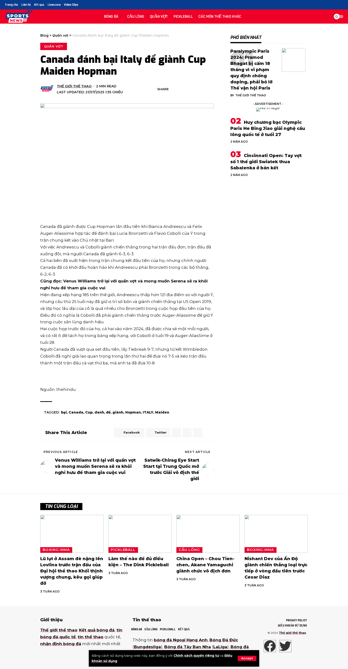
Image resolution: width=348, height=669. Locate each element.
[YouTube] (335, 4)
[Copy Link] (195, 89)
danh (99, 412)
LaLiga (220, 646)
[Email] (188, 89)
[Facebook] (324, 4)
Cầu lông (189, 550)
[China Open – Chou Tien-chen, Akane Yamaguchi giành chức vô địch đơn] (208, 534)
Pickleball (123, 550)
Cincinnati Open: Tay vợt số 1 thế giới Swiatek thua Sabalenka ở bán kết (266, 161)
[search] (325, 16)
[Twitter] (329, 4)
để (108, 412)
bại (64, 412)
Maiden (162, 412)
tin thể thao (90, 637)
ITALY (148, 412)
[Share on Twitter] (181, 89)
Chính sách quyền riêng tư (196, 655)
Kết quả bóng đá (97, 630)
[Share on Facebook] (173, 89)
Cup (89, 412)
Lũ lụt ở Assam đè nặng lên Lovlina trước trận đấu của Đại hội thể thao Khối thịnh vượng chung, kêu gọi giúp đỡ (71, 571)
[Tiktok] (340, 4)
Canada (76, 412)
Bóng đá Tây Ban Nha (187, 646)
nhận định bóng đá (60, 643)
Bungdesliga (147, 646)
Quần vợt (53, 46)
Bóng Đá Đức (224, 640)
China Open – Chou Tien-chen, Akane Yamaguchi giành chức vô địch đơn (205, 565)
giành (117, 412)
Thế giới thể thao (74, 86)
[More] (210, 89)
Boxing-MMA (56, 550)
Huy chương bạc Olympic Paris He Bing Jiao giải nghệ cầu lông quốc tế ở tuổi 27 (267, 128)
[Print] (203, 89)
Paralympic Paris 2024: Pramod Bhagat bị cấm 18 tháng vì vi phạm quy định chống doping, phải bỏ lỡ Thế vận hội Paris (251, 70)
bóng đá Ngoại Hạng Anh (181, 640)
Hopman (133, 412)
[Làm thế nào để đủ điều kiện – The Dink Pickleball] (140, 534)
